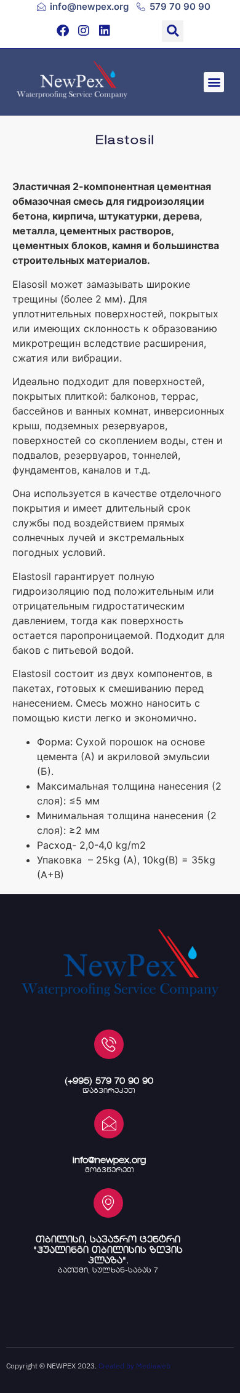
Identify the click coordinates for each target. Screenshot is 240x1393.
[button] (172, 31)
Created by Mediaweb (134, 1365)
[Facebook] (63, 31)
